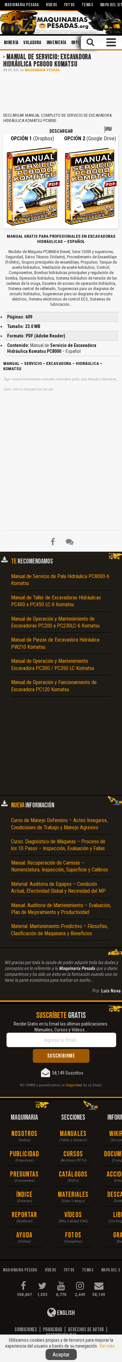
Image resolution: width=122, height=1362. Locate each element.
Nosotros (24, 1133)
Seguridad (74, 1085)
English (65, 1313)
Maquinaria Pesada (42, 70)
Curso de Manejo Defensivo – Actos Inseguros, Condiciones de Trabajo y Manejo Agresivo (59, 823)
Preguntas (24, 1174)
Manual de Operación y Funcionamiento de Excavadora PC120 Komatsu (54, 685)
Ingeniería (56, 43)
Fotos (73, 1235)
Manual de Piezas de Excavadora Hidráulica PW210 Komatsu (55, 643)
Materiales (73, 1194)
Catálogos (73, 1174)
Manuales (73, 1133)
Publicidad (24, 1154)
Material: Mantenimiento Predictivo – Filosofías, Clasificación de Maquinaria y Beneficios (59, 929)
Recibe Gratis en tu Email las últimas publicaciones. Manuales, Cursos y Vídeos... (61, 1026)
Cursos (73, 1154)
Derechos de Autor (86, 1329)
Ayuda (24, 1235)
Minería (11, 43)
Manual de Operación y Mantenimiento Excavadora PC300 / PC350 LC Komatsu (52, 664)
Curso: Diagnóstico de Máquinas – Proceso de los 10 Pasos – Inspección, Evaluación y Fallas (58, 845)
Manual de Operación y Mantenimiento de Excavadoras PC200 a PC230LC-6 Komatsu (55, 622)
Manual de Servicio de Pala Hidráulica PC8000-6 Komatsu (60, 579)
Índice (24, 1194)
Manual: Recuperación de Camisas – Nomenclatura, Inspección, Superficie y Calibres (59, 866)
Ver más (107, 1346)
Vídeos (73, 1215)
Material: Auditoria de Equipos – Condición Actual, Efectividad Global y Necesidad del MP (58, 887)
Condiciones (26, 1329)
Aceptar (61, 1354)
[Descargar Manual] (32, 186)
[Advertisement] (61, 92)
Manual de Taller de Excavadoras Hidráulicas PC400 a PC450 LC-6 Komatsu (56, 601)
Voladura (32, 43)
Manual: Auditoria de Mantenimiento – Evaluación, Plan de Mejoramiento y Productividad (61, 908)
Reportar (24, 1215)
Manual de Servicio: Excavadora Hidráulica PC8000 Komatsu (47, 61)
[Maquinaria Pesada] (61, 22)
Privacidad (52, 1329)
